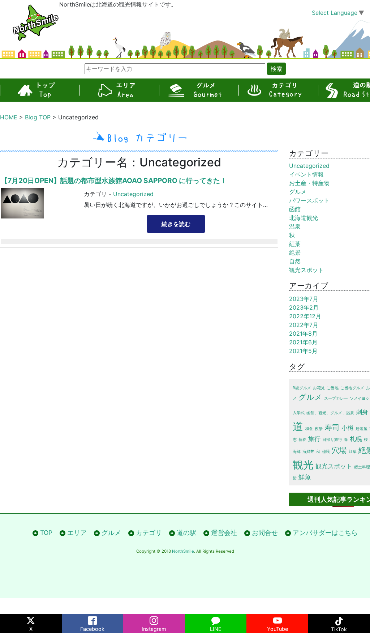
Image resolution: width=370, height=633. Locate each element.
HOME (8, 117)
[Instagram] (154, 619)
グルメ (198, 90)
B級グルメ (302, 388)
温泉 (295, 226)
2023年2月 (304, 307)
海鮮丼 (308, 451)
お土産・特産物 (309, 183)
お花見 (319, 388)
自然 (295, 261)
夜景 (319, 428)
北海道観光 (303, 217)
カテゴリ (278, 90)
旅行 (314, 438)
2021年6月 (303, 342)
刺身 (362, 412)
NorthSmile (183, 551)
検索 (276, 68)
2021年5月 (303, 350)
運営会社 (224, 532)
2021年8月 (303, 333)
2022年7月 (303, 324)
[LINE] (216, 619)
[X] (31, 619)
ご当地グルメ (352, 388)
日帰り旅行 (332, 439)
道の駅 (186, 532)
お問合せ (265, 532)
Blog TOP (38, 117)
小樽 (347, 428)
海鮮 (297, 451)
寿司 (332, 427)
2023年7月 (303, 298)
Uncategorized (133, 193)
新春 (302, 439)
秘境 (326, 451)
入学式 (299, 413)
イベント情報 (306, 174)
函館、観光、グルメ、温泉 (330, 413)
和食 (309, 428)
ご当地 (333, 388)
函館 (295, 209)
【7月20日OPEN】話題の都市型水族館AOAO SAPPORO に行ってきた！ (114, 180)
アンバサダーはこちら (325, 532)
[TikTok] (339, 619)
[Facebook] (93, 619)
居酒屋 (361, 428)
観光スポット (306, 269)
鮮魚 (304, 477)
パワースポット (309, 200)
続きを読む (176, 224)
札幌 (356, 438)
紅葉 (295, 243)
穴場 (339, 450)
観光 (303, 464)
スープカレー (336, 398)
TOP (39, 90)
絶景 (295, 252)
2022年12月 (305, 316)
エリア (119, 90)
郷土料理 (362, 467)
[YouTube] (277, 619)
